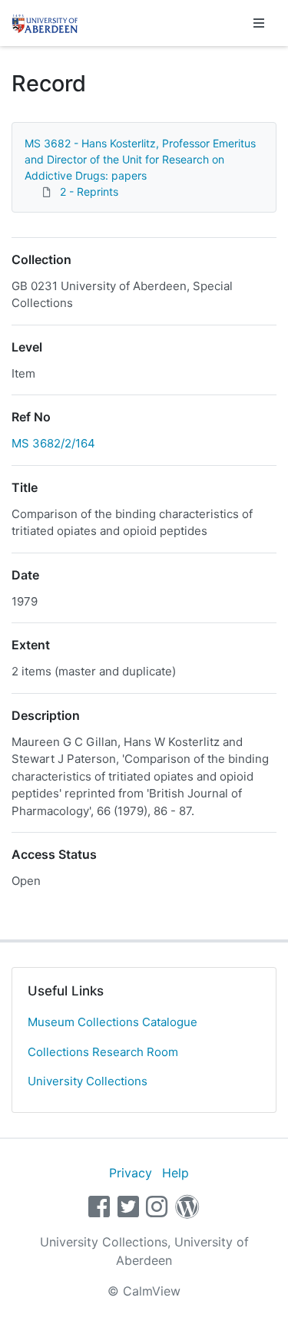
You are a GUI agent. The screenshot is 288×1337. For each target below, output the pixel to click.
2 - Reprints (89, 191)
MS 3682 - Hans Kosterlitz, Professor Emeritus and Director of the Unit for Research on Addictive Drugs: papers (140, 159)
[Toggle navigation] (259, 23)
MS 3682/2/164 (53, 443)
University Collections (87, 1081)
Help (175, 1172)
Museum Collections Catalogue (112, 1022)
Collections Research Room (103, 1052)
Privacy (130, 1172)
